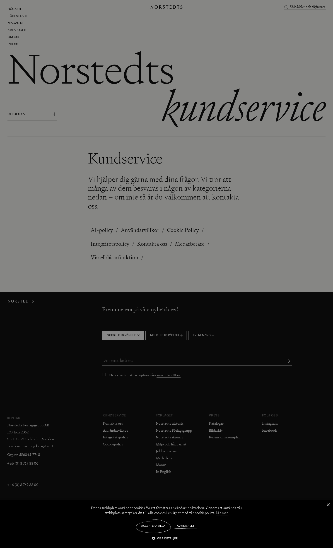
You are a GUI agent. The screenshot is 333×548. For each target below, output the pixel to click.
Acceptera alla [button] (153, 526)
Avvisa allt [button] (185, 526)
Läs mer (222, 513)
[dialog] (166, 274)
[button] (166, 538)
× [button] (328, 505)
